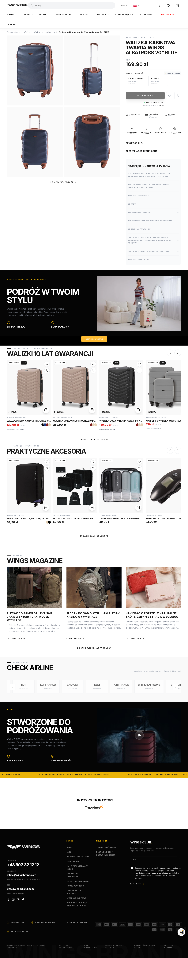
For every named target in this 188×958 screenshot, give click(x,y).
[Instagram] (13, 899)
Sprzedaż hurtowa (76, 898)
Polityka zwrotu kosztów (113, 946)
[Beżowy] (49, 424)
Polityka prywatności (65, 946)
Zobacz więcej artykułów (94, 648)
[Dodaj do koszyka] (46, 410)
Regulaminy (72, 861)
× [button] (185, 928)
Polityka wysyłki (168, 946)
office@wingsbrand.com (21, 875)
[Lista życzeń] (168, 5)
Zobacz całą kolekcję (94, 439)
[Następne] (178, 353)
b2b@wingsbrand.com (20, 888)
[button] (177, 5)
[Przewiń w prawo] (175, 687)
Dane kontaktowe (90, 946)
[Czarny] (42, 424)
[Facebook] (8, 899)
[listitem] (18, 686)
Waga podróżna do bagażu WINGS (166, 518)
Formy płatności (75, 886)
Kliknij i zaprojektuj (94, 339)
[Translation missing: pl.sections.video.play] (139, 303)
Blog (69, 852)
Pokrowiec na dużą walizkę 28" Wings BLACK (34, 518)
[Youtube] (18, 899)
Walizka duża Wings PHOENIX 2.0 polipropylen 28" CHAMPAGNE (90, 420)
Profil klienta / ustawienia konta (105, 853)
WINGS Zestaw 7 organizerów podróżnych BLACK (83, 518)
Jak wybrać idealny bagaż (77, 867)
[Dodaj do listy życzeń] (169, 95)
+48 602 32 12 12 (23, 865)
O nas (69, 847)
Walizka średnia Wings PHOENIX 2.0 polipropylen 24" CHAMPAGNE (45, 420)
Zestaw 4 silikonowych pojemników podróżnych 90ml (132, 518)
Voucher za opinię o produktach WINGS (77, 904)
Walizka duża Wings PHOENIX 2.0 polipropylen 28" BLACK (133, 420)
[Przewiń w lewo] (13, 687)
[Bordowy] (47, 424)
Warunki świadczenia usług (144, 946)
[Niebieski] (45, 424)
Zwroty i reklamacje (77, 881)
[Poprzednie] (170, 353)
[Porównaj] (159, 5)
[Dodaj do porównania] (178, 95)
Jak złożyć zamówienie (72, 875)
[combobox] (74, 5)
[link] (29, 387)
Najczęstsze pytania (77, 857)
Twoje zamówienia (106, 847)
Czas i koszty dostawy (73, 892)
